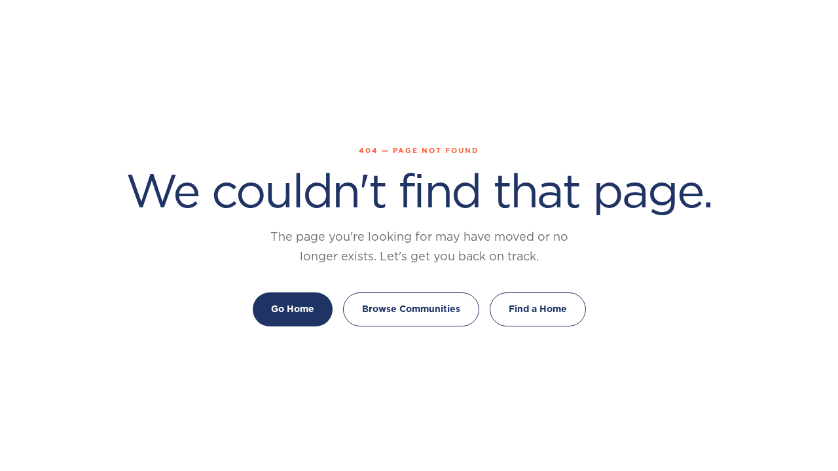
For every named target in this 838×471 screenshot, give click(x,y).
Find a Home (538, 308)
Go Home (292, 308)
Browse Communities (411, 308)
